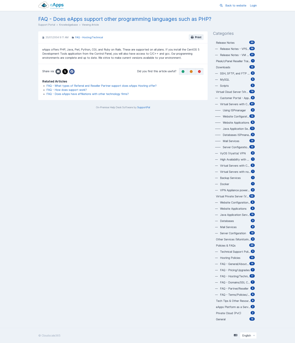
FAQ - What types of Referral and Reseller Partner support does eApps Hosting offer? (101, 85)
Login (253, 5)
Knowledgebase (68, 24)
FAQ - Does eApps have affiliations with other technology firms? (87, 94)
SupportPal (143, 107)
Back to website (236, 5)
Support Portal (46, 24)
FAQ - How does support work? (66, 90)
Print (197, 37)
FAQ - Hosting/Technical (89, 37)
